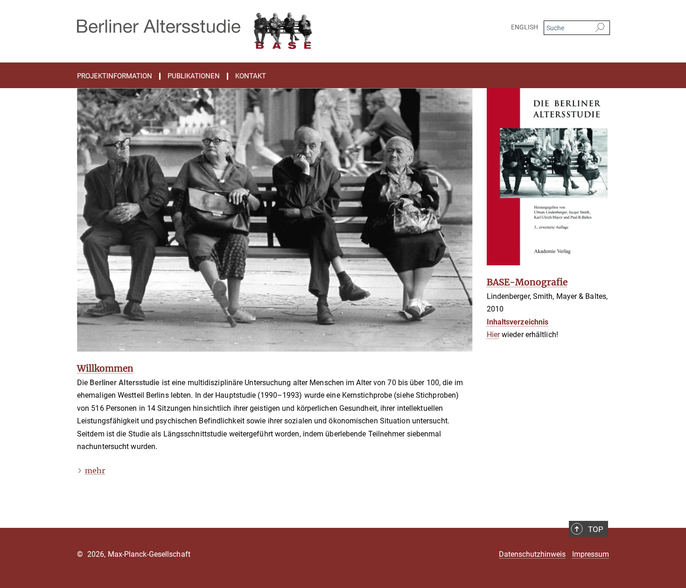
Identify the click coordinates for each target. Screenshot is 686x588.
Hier (493, 334)
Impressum (590, 554)
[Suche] (599, 28)
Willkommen (105, 368)
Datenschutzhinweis (532, 554)
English (524, 27)
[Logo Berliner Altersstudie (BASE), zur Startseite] (252, 28)
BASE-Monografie (527, 282)
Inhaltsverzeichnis (518, 322)
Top (595, 529)
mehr (95, 470)
